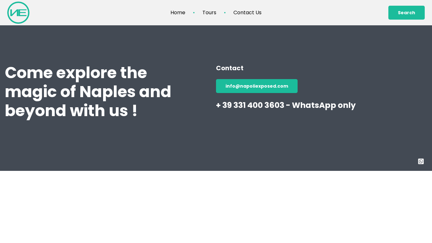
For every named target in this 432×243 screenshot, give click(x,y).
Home (177, 12)
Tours (209, 12)
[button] (406, 13)
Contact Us (247, 12)
